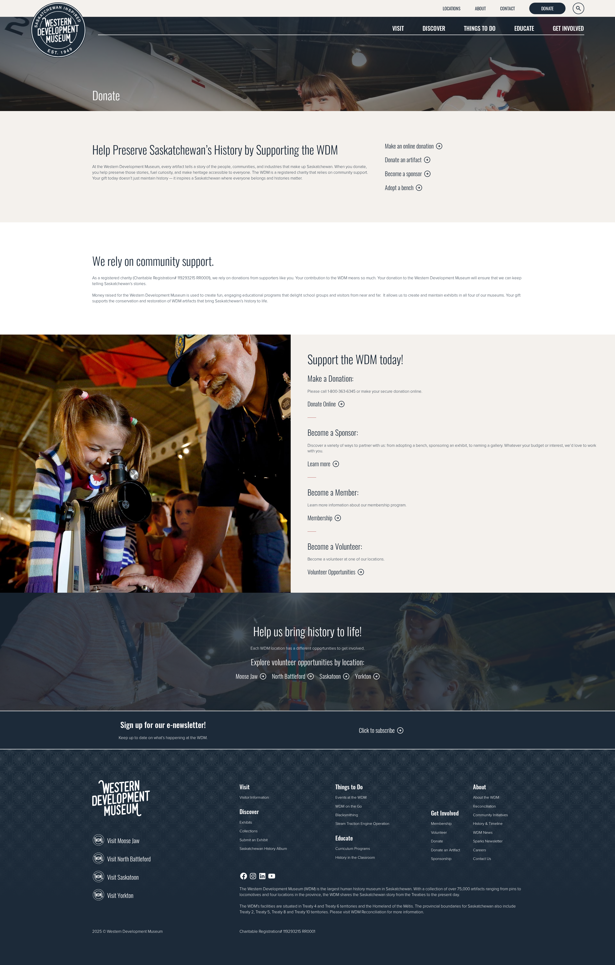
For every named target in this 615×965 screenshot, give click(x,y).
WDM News (482, 832)
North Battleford (288, 675)
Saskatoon (330, 675)
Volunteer (439, 832)
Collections (249, 831)
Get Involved (568, 28)
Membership (320, 517)
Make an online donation (409, 145)
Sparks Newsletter (488, 841)
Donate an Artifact (445, 850)
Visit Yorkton (120, 894)
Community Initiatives (490, 814)
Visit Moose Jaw (123, 840)
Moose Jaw (247, 675)
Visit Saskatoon (123, 876)
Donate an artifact (403, 159)
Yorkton (363, 675)
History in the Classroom (355, 857)
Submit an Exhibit (254, 839)
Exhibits (246, 822)
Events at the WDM (351, 797)
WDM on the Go (348, 806)
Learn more (319, 463)
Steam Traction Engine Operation (362, 823)
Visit (398, 28)
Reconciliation (484, 806)
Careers (479, 850)
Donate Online (322, 403)
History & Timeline (488, 823)
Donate (547, 8)
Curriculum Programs (352, 848)
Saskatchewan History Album (263, 848)
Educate (524, 28)
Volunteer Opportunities (331, 571)
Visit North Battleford (129, 858)
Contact (507, 8)
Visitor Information (254, 797)
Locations (452, 8)
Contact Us (482, 858)
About (480, 8)
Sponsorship (441, 858)
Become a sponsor (403, 173)
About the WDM (486, 797)
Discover (434, 28)
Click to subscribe (377, 730)
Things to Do (480, 28)
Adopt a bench (399, 187)
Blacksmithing (346, 814)
